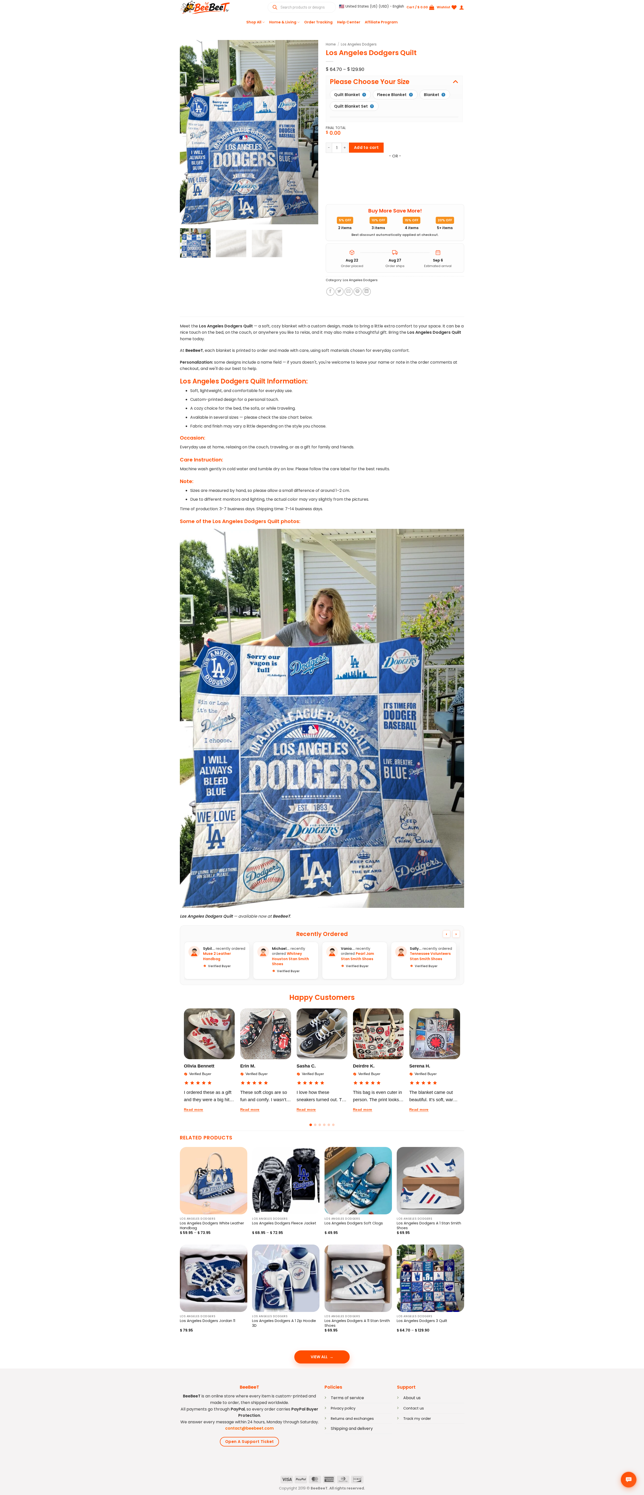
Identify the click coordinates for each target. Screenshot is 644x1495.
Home (331, 44)
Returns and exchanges (352, 1418)
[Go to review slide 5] (329, 1125)
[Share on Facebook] (330, 291)
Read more (193, 1109)
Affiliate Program (381, 22)
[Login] (461, 7)
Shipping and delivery (352, 1428)
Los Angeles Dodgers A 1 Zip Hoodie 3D (284, 1323)
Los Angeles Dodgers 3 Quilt (422, 1320)
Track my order (417, 1418)
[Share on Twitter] (339, 291)
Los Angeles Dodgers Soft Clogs (354, 1223)
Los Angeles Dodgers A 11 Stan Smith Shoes (357, 1323)
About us (412, 1398)
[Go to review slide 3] (319, 1125)
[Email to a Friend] (348, 291)
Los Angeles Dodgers (359, 44)
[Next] (309, 132)
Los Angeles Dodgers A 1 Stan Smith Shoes (429, 1225)
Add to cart (366, 147)
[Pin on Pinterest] (357, 291)
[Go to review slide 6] (333, 1125)
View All (319, 1356)
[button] (371, 7)
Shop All (253, 22)
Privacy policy (343, 1408)
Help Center (348, 22)
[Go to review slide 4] (324, 1125)
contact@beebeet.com (249, 1428)
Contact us (413, 1408)
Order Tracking (318, 22)
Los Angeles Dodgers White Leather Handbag (212, 1225)
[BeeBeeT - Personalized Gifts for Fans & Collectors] (205, 7)
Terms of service (347, 1398)
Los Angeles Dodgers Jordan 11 (207, 1320)
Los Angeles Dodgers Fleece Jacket (284, 1223)
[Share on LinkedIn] (367, 291)
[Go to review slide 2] (315, 1125)
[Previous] (188, 132)
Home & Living (282, 22)
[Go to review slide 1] (310, 1125)
